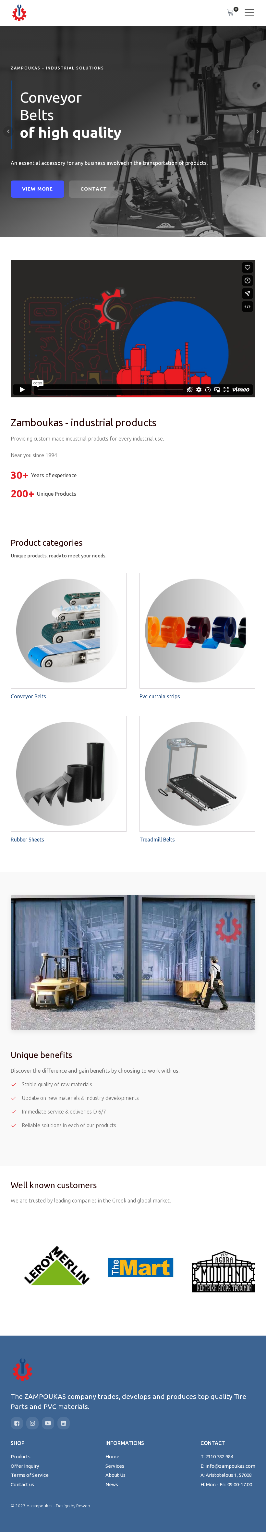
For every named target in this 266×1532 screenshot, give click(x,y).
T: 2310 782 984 (216, 1456)
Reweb (83, 1505)
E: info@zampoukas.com (227, 1466)
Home (112, 1456)
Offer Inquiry (25, 1466)
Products (20, 1456)
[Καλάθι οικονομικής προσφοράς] (230, 13)
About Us (115, 1475)
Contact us (22, 1484)
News (111, 1484)
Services (114, 1466)
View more (37, 189)
